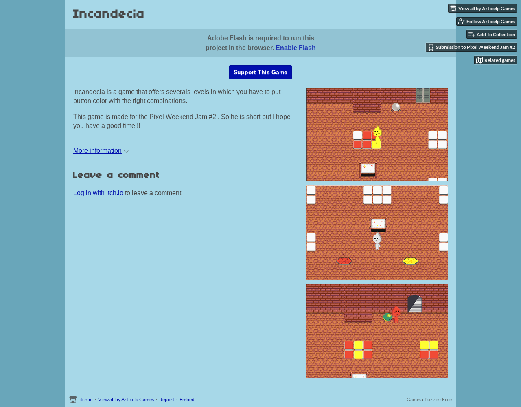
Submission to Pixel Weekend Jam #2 (475, 47)
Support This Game (260, 72)
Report (166, 399)
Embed (187, 399)
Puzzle (432, 399)
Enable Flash (296, 47)
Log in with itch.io (98, 192)
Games (414, 399)
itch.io (86, 399)
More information (97, 150)
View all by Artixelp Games (126, 399)
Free (447, 399)
